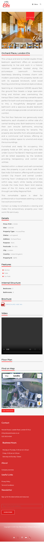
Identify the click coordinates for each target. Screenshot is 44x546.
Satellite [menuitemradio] (16, 376)
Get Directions (8, 411)
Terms (40, 407)
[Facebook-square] (14, 537)
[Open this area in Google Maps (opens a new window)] (5, 406)
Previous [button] (4, 27)
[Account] (33, 544)
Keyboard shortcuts (15, 407)
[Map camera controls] (39, 396)
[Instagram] (18, 537)
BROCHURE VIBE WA (14, 304)
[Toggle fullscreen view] (39, 376)
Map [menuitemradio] (6, 376)
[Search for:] (39, 4)
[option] (22, 27)
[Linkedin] (22, 537)
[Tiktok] (30, 537)
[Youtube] (26, 537)
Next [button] (39, 27)
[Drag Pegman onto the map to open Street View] (39, 403)
